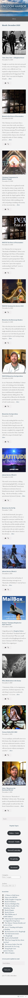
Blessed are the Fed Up (8, 508)
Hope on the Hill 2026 (11, 897)
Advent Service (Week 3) (9, 475)
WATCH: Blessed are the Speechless (12, 376)
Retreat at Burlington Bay (12, 904)
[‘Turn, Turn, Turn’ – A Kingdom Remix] (8, 83)
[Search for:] (14, 819)
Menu (14, 19)
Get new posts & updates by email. (11, 959)
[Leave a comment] (5, 83)
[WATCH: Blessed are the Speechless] (8, 406)
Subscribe (7, 970)
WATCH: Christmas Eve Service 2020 (13, 306)
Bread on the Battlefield (11, 938)
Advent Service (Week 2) (9, 571)
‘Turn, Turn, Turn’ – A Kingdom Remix (13, 57)
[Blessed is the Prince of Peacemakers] (8, 144)
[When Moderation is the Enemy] (8, 699)
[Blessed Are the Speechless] (8, 442)
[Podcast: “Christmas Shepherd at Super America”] (8, 647)
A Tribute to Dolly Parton (12, 895)
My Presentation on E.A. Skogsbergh (15, 931)
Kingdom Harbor (19, 631)
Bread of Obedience (10, 901)
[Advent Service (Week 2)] (8, 590)
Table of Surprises (10, 953)
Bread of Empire (9, 910)
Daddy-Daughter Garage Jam (13, 899)
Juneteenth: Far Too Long (12, 946)
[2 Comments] (5, 343)
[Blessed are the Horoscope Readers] (8, 343)
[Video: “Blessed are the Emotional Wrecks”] (8, 811)
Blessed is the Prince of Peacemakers (13, 116)
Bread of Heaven (9, 912)
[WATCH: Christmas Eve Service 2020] (8, 312)
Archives (4, 883)
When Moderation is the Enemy (11, 680)
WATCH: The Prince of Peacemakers (12, 242)
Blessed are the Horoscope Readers (12, 320)
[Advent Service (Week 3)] (8, 500)
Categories (5, 875)
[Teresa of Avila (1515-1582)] (8, 755)
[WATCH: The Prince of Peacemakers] (8, 273)
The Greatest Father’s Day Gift (13, 944)
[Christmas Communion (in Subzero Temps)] (8, 209)
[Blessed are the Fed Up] (8, 538)
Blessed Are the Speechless (10, 414)
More (10, 79)
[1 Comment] (5, 538)
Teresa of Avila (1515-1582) (9, 732)
